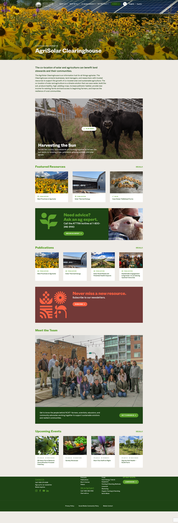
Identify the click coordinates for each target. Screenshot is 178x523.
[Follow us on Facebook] (40, 491)
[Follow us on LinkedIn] (47, 491)
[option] (139, 4)
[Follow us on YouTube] (44, 491)
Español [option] (139, 4)
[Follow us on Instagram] (36, 491)
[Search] (125, 4)
